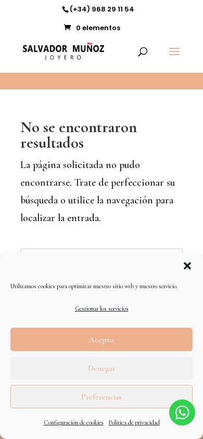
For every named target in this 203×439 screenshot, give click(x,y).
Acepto (101, 339)
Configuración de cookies (74, 422)
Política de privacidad (134, 422)
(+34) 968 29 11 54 (102, 9)
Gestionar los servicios (102, 308)
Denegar (102, 368)
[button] (187, 266)
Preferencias (101, 397)
